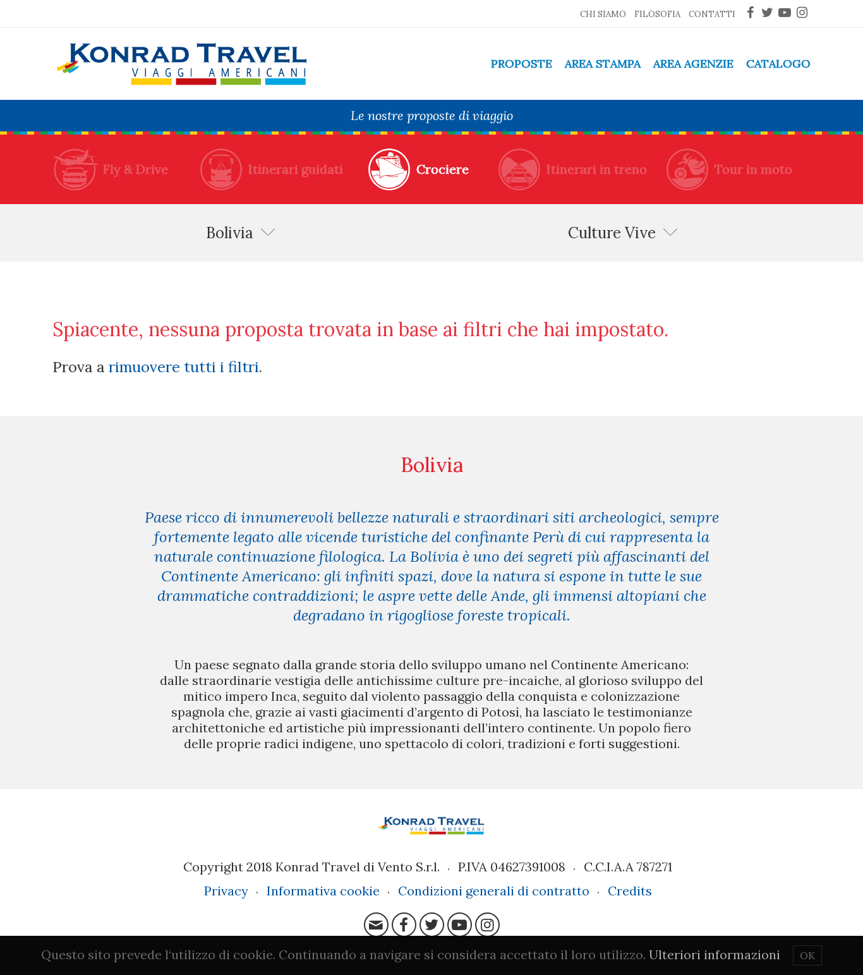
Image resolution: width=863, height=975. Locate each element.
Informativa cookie (323, 891)
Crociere (442, 169)
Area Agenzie (693, 63)
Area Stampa (603, 63)
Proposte (521, 63)
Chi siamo (603, 14)
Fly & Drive (135, 169)
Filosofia (657, 14)
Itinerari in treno (596, 169)
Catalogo (778, 63)
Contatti (712, 14)
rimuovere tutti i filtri (184, 366)
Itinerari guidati (295, 169)
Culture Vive (612, 233)
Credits (630, 891)
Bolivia (229, 233)
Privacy (226, 891)
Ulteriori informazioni (714, 954)
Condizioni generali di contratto (493, 891)
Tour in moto (753, 169)
